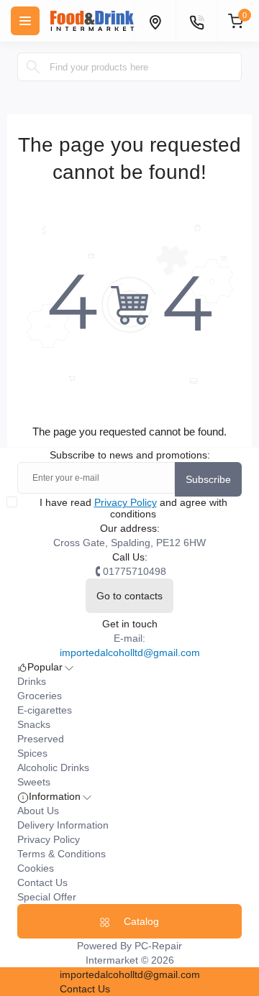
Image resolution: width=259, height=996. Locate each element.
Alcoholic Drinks (53, 767)
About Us (38, 810)
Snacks (33, 724)
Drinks (31, 681)
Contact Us (42, 882)
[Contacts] (196, 21)
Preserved (40, 738)
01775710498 (134, 571)
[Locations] (155, 21)
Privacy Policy (125, 502)
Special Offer (46, 897)
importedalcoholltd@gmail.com (130, 652)
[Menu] (25, 20)
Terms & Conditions (61, 853)
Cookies (35, 868)
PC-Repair (158, 945)
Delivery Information (63, 825)
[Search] (33, 66)
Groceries (39, 695)
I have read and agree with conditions (133, 508)
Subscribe (208, 479)
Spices (32, 753)
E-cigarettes (44, 710)
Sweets (33, 782)
